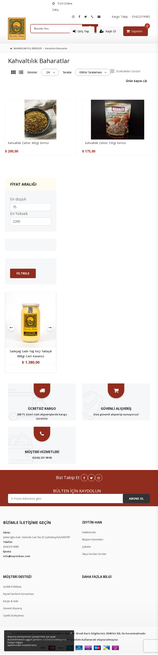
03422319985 (141, 17)
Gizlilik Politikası (12, 586)
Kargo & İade (10, 601)
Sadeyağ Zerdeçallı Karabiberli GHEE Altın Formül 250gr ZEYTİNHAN (31, 351)
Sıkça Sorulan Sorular (94, 554)
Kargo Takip (120, 17)
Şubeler (86, 546)
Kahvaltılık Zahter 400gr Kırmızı (28, 143)
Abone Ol (136, 498)
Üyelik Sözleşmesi (13, 615)
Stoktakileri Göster (128, 71)
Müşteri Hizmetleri (92, 539)
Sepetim (136, 31)
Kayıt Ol (111, 31)
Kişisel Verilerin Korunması (18, 594)
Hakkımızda (89, 532)
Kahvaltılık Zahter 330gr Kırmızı (105, 143)
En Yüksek (19, 213)
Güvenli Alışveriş (12, 608)
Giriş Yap (83, 31)
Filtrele (22, 273)
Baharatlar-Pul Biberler (28, 48)
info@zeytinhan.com (16, 556)
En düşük (18, 199)
